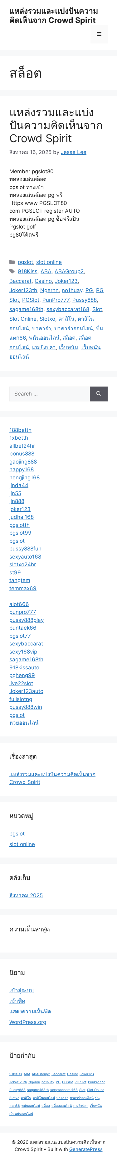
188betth (20, 430)
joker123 (20, 509)
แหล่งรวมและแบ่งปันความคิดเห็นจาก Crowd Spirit (53, 15)
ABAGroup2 (69, 271)
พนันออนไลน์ (44, 338)
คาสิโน (66, 319)
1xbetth (18, 438)
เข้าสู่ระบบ (21, 990)
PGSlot (30, 300)
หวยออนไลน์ (24, 723)
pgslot (25, 262)
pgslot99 (20, 533)
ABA (46, 271)
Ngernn (49, 290)
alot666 (19, 604)
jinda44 (18, 485)
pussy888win (25, 707)
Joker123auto (26, 691)
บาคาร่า (41, 328)
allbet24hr (22, 446)
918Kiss (27, 271)
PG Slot (80, 1082)
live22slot (21, 683)
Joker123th (23, 290)
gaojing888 (23, 462)
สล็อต (69, 338)
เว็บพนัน (68, 347)
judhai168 (21, 517)
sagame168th (26, 309)
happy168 (21, 469)
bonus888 (21, 453)
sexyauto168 (25, 557)
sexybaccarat (26, 644)
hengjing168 (24, 477)
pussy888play (26, 620)
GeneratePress (86, 1149)
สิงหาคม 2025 (26, 895)
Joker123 (66, 281)
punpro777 (22, 612)
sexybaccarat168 (67, 309)
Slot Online (23, 319)
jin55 (15, 493)
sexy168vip (23, 652)
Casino (43, 281)
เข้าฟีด (17, 1001)
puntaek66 (23, 628)
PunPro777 (55, 300)
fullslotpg (20, 699)
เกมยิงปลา (44, 347)
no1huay (72, 290)
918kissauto (24, 667)
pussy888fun (25, 549)
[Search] (99, 394)
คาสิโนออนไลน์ (44, 1098)
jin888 (16, 501)
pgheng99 (22, 675)
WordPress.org (27, 1022)
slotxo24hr (22, 564)
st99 (15, 572)
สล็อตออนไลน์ (61, 1106)
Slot (97, 309)
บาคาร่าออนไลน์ (73, 328)
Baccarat (20, 281)
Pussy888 (84, 300)
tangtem (19, 580)
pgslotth (19, 525)
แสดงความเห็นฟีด (30, 1011)
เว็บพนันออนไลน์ (21, 1114)
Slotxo (47, 319)
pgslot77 (20, 636)
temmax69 (23, 588)
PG (89, 290)
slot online (49, 262)
